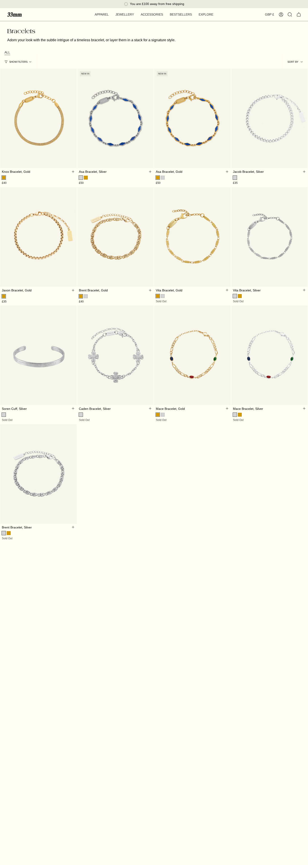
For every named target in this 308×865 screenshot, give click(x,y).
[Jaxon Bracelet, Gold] (38, 236)
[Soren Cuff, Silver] (38, 355)
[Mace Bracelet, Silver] (269, 355)
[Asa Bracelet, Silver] (115, 118)
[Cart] (298, 14)
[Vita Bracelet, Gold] (192, 236)
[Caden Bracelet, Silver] (115, 355)
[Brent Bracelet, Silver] (38, 474)
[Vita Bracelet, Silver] (269, 236)
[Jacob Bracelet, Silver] (269, 118)
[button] (101, 14)
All (7, 52)
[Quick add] (73, 171)
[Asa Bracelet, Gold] (192, 118)
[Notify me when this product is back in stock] (227, 290)
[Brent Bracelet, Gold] (115, 236)
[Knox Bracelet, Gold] (38, 118)
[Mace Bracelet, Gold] (192, 355)
